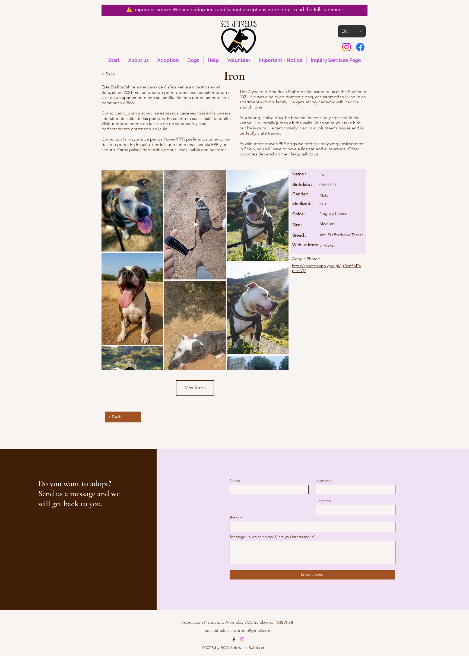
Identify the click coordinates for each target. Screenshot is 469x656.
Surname (324, 480)
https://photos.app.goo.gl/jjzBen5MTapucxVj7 (326, 268)
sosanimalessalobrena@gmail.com (238, 630)
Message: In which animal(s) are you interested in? (272, 537)
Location (323, 500)
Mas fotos (195, 388)
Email (234, 518)
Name (235, 480)
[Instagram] (346, 47)
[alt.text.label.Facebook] (360, 47)
